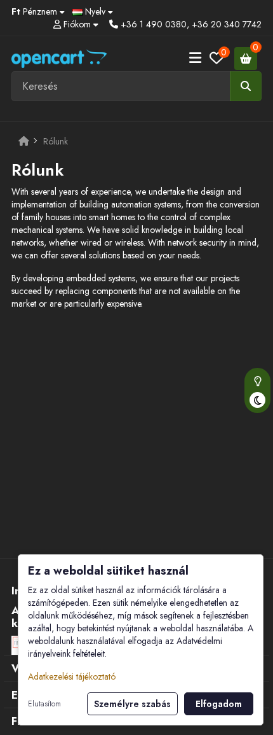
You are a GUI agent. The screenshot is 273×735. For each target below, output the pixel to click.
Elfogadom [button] (219, 703)
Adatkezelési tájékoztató (72, 676)
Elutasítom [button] (44, 703)
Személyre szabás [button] (132, 703)
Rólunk (55, 141)
